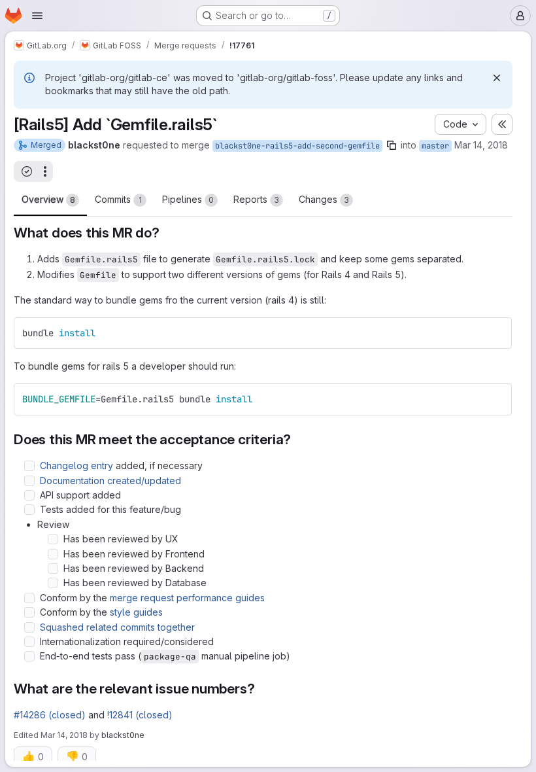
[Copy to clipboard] (496, 333)
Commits (118, 199)
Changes (324, 199)
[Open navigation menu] (37, 15)
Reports (256, 199)
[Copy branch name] (391, 145)
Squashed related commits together (117, 627)
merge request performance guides (187, 597)
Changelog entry (76, 465)
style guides (136, 612)
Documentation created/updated (110, 480)
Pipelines (188, 199)
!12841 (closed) (140, 714)
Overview (48, 199)
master (435, 146)
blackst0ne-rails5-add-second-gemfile (297, 146)
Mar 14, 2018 (481, 144)
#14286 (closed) (50, 714)
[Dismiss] (497, 78)
